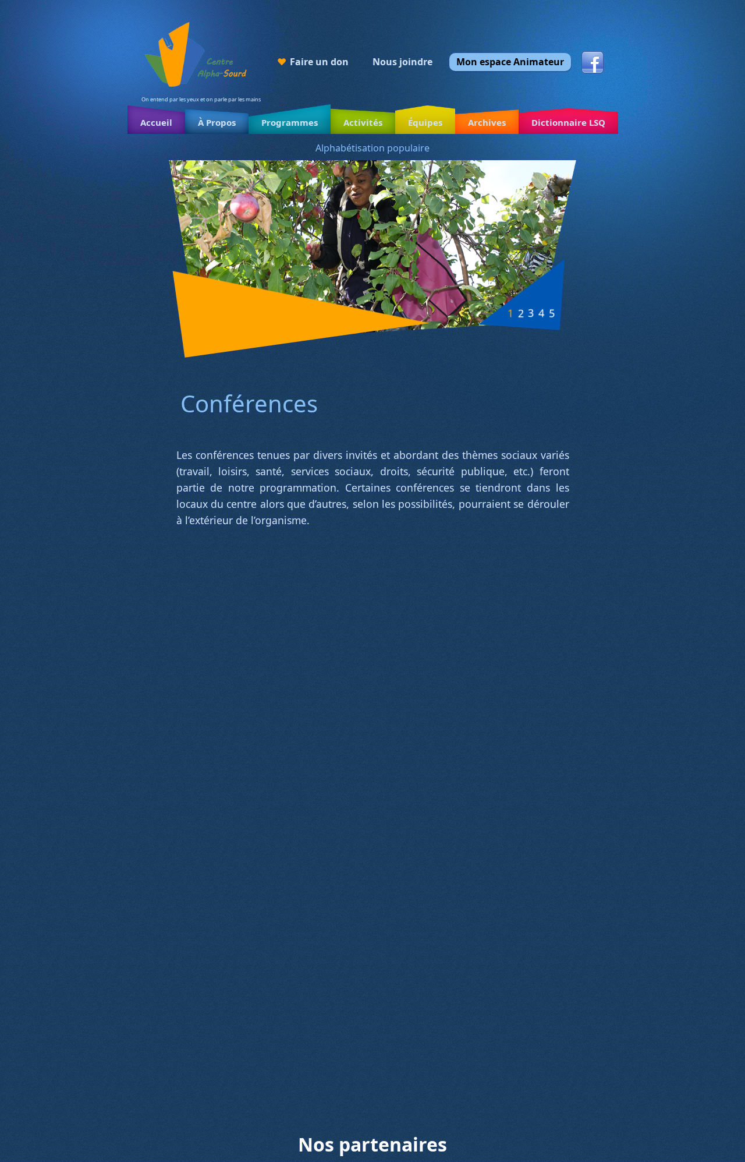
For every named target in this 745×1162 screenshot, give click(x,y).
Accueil (156, 122)
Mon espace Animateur (510, 61)
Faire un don (319, 61)
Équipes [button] (425, 122)
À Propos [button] (217, 122)
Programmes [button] (289, 122)
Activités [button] (362, 122)
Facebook (592, 62)
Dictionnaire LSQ (568, 122)
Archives (487, 122)
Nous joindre (402, 61)
